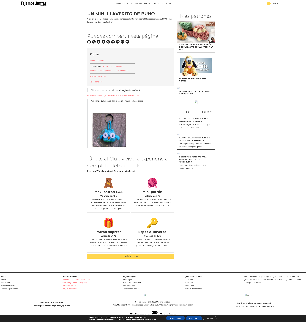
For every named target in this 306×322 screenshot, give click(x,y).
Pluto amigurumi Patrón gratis (74, 282)
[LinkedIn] (98, 42)
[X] (94, 42)
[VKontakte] (118, 42)
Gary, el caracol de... (70, 289)
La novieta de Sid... (70, 286)
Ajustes (210, 318)
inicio (3, 279)
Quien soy (120, 3)
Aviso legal (127, 279)
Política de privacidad (132, 282)
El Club (147, 3)
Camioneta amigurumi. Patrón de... (76, 279)
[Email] (127, 42)
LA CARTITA (166, 3)
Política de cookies (131, 286)
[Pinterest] (108, 42)
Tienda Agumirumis (9, 289)
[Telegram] (113, 42)
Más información (130, 256)
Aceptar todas (175, 318)
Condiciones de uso (131, 289)
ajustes (153, 319)
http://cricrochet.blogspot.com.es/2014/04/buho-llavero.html (113, 95)
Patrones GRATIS (134, 3)
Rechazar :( (194, 318)
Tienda (155, 3)
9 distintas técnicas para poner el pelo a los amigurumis (193, 159)
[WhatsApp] (103, 42)
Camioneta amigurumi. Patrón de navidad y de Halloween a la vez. (196, 47)
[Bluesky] (122, 42)
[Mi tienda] (196, 102)
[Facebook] (89, 42)
